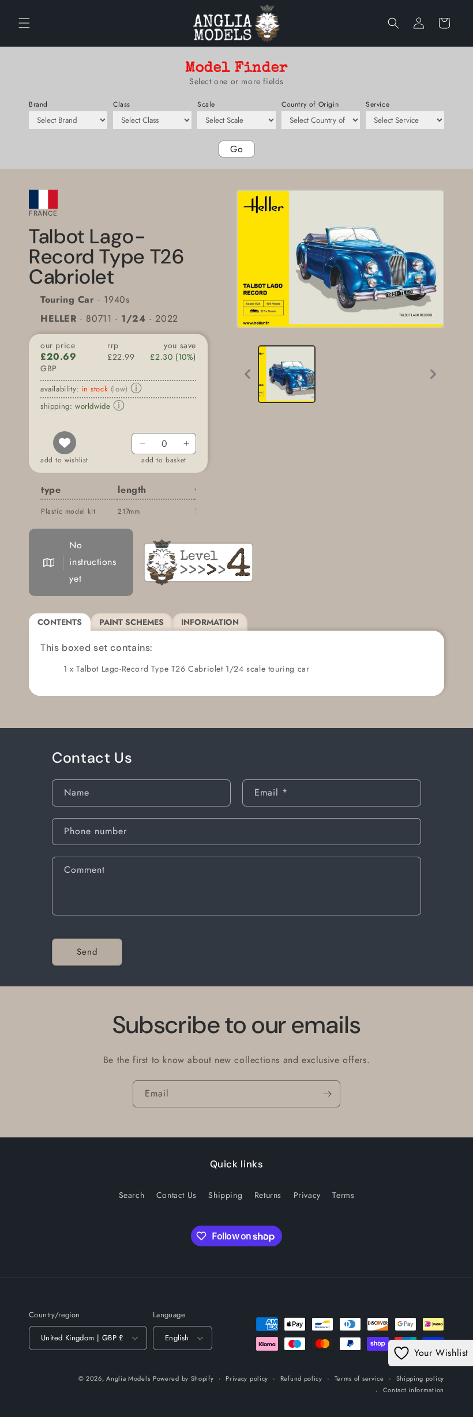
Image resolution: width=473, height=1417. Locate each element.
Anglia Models (128, 1378)
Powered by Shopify (183, 1378)
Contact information (413, 1390)
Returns (267, 1195)
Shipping (225, 1195)
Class (121, 104)
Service (377, 104)
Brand (38, 104)
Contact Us (176, 1195)
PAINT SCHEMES (131, 622)
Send (87, 951)
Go (236, 149)
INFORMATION (210, 622)
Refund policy (301, 1378)
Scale (206, 104)
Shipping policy (420, 1378)
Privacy (307, 1195)
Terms (343, 1195)
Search (132, 1195)
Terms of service (359, 1378)
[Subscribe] (327, 1093)
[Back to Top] (449, 1393)
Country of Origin (310, 104)
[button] (24, 23)
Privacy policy (247, 1378)
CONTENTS (59, 622)
